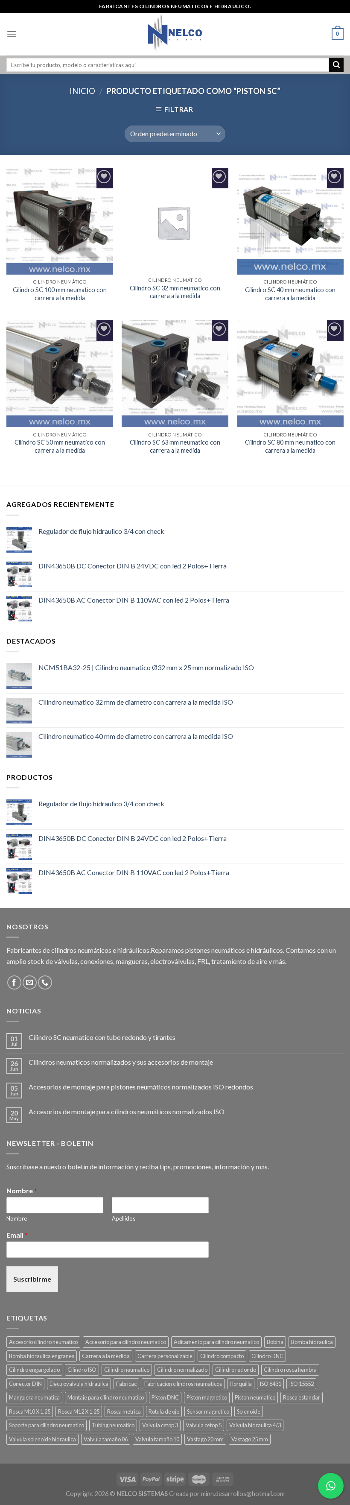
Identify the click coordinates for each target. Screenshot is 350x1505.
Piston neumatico (255, 1397)
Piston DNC (165, 1397)
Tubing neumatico (113, 1425)
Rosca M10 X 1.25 (29, 1411)
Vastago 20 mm (205, 1439)
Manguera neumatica (34, 1397)
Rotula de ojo (164, 1411)
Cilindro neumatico (126, 1369)
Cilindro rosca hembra (290, 1369)
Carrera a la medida (106, 1356)
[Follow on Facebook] (14, 982)
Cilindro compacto (222, 1356)
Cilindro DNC (267, 1356)
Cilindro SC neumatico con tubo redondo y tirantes (102, 1037)
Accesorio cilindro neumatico (43, 1341)
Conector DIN (25, 1383)
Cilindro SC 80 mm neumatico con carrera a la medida (290, 446)
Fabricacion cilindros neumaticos (183, 1383)
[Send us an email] (30, 982)
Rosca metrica (124, 1411)
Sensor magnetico (208, 1411)
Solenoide (248, 1411)
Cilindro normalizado (182, 1369)
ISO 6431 (270, 1383)
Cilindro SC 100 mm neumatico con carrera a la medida (60, 294)
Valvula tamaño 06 (106, 1439)
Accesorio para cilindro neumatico (125, 1341)
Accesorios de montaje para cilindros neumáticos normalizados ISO (127, 1111)
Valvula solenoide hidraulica (42, 1439)
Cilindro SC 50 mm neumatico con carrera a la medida (60, 446)
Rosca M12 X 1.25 (78, 1411)
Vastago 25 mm (249, 1439)
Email (17, 1235)
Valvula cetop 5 (204, 1425)
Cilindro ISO (81, 1369)
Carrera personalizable (164, 1356)
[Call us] (45, 982)
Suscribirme (32, 1279)
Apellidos (123, 1218)
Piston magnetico (207, 1397)
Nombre (21, 1190)
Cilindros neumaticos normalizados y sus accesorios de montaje (121, 1062)
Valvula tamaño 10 (157, 1439)
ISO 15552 (301, 1383)
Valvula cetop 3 (160, 1425)
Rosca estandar (301, 1397)
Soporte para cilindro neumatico (46, 1425)
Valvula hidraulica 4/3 (255, 1425)
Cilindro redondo (235, 1369)
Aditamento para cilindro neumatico (216, 1341)
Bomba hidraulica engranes (41, 1356)
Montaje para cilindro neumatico (105, 1397)
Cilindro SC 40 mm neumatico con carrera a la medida (290, 294)
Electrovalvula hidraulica (79, 1383)
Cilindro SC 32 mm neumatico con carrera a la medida (175, 292)
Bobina (275, 1341)
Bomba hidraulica (312, 1341)
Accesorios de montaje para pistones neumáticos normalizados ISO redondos (141, 1087)
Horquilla (241, 1383)
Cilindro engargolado (34, 1369)
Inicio (82, 91)
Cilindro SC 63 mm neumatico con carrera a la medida (175, 446)
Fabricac (126, 1383)
